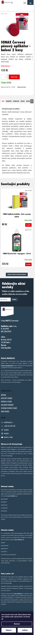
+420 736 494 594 (9, 426)
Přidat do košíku (14, 77)
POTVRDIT (14, 299)
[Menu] (30, 3)
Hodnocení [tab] (16, 101)
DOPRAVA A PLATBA (6, 402)
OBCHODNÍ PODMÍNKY (7, 405)
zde (2, 619)
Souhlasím (25, 630)
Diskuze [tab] (23, 101)
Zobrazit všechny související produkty (16, 274)
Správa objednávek (8, 358)
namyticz (6, 430)
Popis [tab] (3, 101)
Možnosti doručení (21, 87)
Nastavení (17, 624)
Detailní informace (5, 66)
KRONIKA (3, 395)
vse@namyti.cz (8, 422)
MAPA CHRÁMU (5, 412)
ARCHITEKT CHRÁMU (6, 398)
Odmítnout (9, 630)
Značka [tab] (28, 101)
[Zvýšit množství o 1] (8, 76)
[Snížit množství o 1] (8, 78)
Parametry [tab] (9, 101)
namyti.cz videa (8, 437)
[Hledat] (12, 2)
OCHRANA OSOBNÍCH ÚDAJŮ (9, 408)
